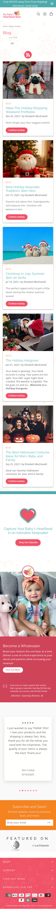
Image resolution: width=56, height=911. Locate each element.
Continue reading (16, 130)
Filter (13, 38)
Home (5, 26)
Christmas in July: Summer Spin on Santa (25, 275)
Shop (6, 862)
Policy (33, 906)
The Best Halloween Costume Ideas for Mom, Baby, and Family (28, 456)
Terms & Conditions (44, 906)
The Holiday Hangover (22, 360)
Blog (11, 26)
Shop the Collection (28, 542)
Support (9, 870)
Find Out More (13, 670)
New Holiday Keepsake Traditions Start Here (23, 189)
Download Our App (17, 887)
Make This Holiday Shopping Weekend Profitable (26, 110)
